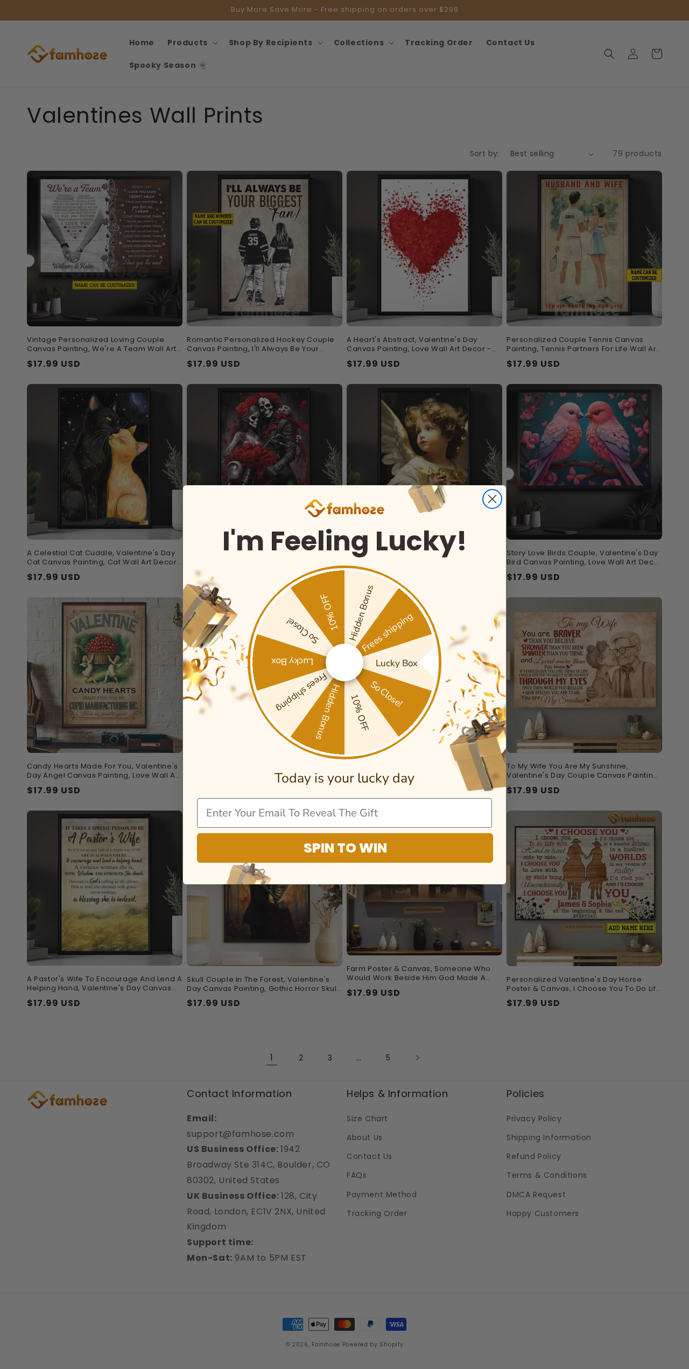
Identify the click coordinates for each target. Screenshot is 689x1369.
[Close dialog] (492, 499)
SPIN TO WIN (345, 848)
